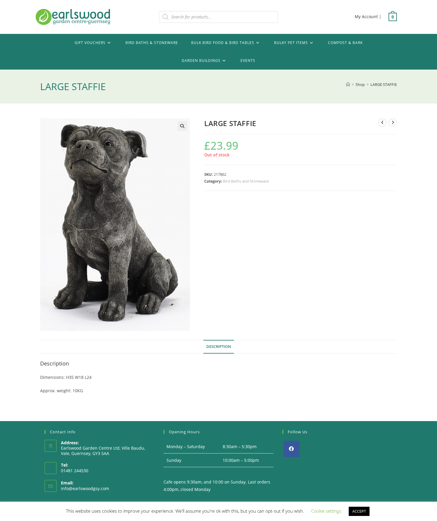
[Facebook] (291, 449)
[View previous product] (382, 122)
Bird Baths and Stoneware (246, 181)
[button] (182, 126)
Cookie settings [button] (326, 511)
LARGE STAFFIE (383, 84)
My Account (366, 16)
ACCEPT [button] (359, 511)
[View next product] (393, 122)
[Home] (348, 84)
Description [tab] (218, 346)
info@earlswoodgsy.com (85, 488)
